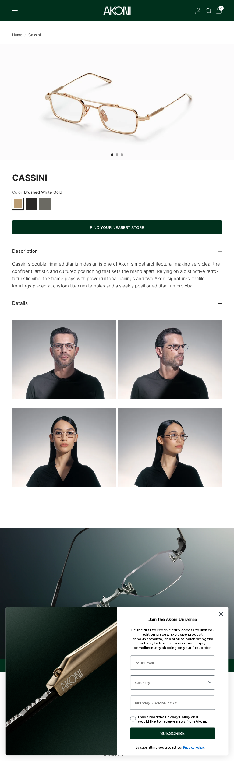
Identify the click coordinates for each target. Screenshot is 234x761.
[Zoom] (117, 102)
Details (20, 303)
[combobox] (171, 682)
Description (25, 251)
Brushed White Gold (18, 204)
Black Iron (31, 204)
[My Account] (198, 10)
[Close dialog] (221, 614)
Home (17, 35)
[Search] (209, 10)
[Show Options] (210, 682)
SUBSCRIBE (172, 733)
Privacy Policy (193, 747)
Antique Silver (45, 204)
